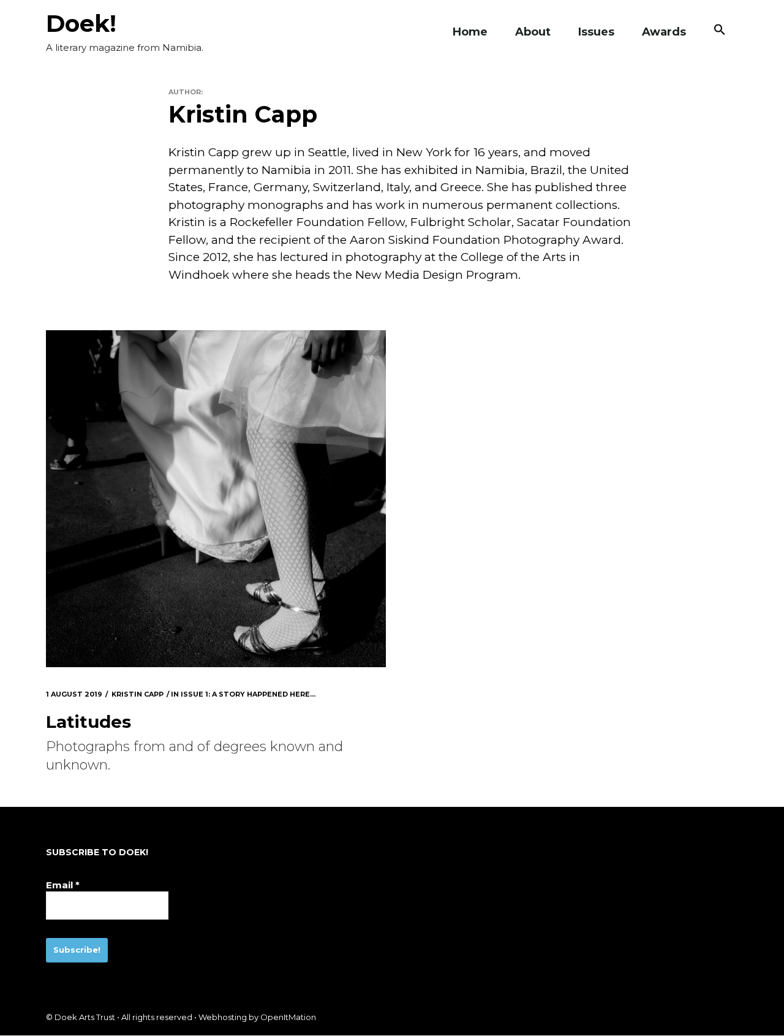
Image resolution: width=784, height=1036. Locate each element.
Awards (664, 32)
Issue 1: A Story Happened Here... (248, 694)
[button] (719, 32)
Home (470, 32)
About (533, 32)
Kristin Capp (137, 694)
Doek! (81, 23)
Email (63, 885)
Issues (596, 32)
